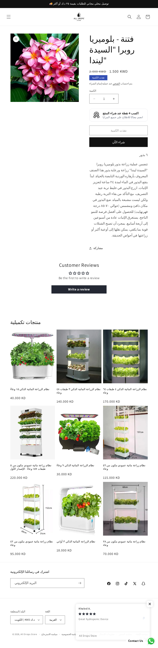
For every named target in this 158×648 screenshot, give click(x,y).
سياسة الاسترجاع (49, 634)
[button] (8, 16)
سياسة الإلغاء (142, 634)
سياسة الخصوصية (70, 634)
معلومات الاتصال (107, 634)
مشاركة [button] (98, 248)
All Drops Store (29, 634)
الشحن (116, 83)
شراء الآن (118, 142)
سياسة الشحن (125, 634)
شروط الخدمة (88, 634)
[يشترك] (79, 583)
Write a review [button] (79, 289)
